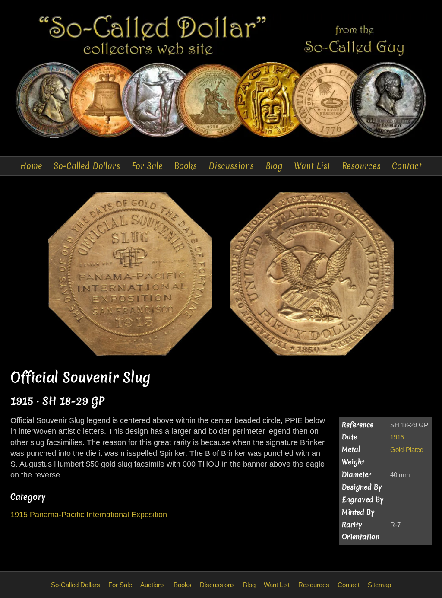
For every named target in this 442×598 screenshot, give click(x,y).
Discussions (231, 166)
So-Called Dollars (87, 166)
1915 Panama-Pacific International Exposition (88, 514)
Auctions (152, 584)
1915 (397, 437)
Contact (407, 166)
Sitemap (379, 584)
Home (31, 166)
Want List (312, 166)
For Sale (147, 166)
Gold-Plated (406, 449)
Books (185, 166)
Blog (274, 166)
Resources (361, 166)
